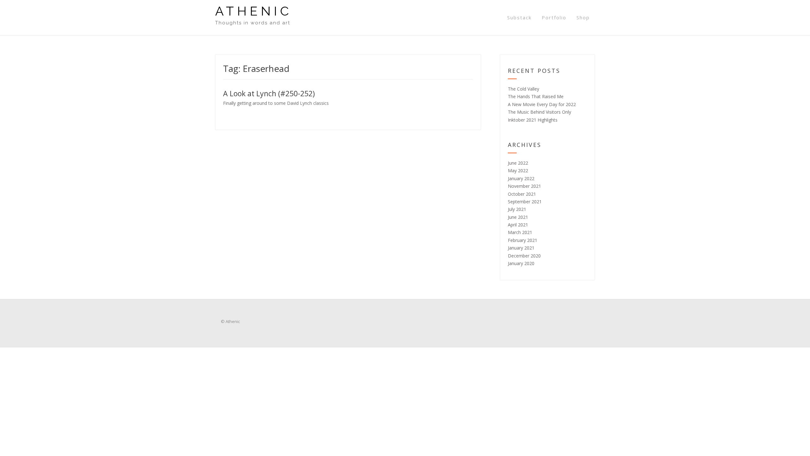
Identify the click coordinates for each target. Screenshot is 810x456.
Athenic (253, 11)
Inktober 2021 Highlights (533, 120)
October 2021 (522, 194)
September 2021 (525, 202)
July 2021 (517, 209)
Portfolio (554, 17)
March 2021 (520, 232)
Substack (519, 17)
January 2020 (521, 263)
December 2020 (524, 256)
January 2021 (521, 248)
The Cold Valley (523, 89)
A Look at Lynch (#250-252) (269, 93)
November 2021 (524, 186)
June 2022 (518, 163)
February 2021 (522, 240)
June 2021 (518, 217)
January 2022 (521, 178)
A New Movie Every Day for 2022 (542, 104)
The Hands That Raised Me (536, 96)
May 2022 (518, 171)
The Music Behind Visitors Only (539, 112)
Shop (583, 17)
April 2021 (518, 225)
